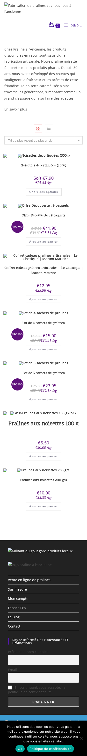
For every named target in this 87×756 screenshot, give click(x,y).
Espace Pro (17, 607)
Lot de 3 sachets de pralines (43, 373)
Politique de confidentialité (50, 749)
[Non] (81, 738)
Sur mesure (17, 589)
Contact (14, 626)
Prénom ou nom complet (28, 651)
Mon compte (18, 598)
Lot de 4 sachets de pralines (43, 323)
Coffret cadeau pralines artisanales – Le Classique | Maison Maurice (43, 270)
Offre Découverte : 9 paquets (43, 215)
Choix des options (43, 192)
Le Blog (14, 617)
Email (12, 669)
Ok (20, 749)
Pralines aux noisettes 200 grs (43, 480)
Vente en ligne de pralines (29, 580)
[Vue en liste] (49, 129)
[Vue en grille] (38, 129)
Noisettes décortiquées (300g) (43, 165)
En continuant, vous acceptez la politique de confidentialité (36, 689)
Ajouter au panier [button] (43, 241)
